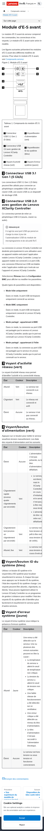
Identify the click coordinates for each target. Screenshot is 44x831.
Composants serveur (14, 59)
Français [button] (30, 4)
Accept (22, 818)
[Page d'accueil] (4, 11)
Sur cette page (10, 21)
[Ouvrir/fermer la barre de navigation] (4, 3)
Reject (22, 825)
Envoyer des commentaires (16, 779)
